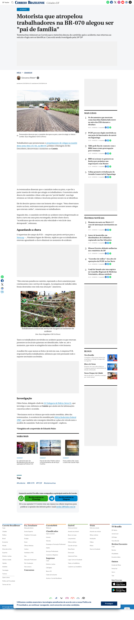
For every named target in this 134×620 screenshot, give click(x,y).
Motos (91, 545)
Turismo (4, 574)
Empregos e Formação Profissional (55, 544)
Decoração (71, 552)
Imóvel (71, 525)
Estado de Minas (116, 565)
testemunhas (50, 483)
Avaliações (93, 538)
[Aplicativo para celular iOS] (119, 584)
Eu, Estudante (30, 525)
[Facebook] (111, 3)
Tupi (113, 575)
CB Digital (49, 567)
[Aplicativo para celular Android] (119, 590)
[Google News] (126, 3)
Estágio (26, 538)
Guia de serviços (72, 545)
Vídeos (92, 542)
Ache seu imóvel (72, 528)
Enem (25, 542)
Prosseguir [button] (109, 603)
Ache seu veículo (94, 528)
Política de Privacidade (8, 581)
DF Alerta (114, 530)
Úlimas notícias (72, 542)
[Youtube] (122, 3)
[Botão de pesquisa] (11, 2)
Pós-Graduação (28, 563)
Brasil (3, 538)
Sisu (25, 556)
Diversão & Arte (6, 549)
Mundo (4, 545)
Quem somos (6, 577)
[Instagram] (119, 3)
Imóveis (48, 537)
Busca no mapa (72, 535)
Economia (5, 542)
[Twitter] (115, 3)
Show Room (71, 549)
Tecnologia (5, 570)
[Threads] (130, 3)
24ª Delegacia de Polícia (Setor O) (57, 403)
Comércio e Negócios (52, 555)
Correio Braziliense (11, 525)
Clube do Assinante (51, 574)
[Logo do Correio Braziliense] (30, 2)
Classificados (52, 531)
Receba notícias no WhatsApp (36, 498)
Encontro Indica (116, 557)
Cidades (4, 531)
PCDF (39, 483)
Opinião (4, 563)
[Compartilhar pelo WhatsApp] (110, 128)
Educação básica (28, 528)
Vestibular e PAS (28, 552)
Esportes (4, 552)
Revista (114, 550)
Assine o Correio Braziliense (54, 578)
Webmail (48, 528)
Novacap (20, 237)
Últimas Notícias (28, 545)
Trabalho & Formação (30, 535)
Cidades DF (28, 72)
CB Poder (114, 537)
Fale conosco (27, 566)
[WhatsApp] (107, 3)
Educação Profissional (30, 559)
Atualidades (115, 553)
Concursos (29, 570)
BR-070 (31, 483)
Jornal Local (115, 534)
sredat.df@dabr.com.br (65, 507)
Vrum (92, 525)
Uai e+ (113, 572)
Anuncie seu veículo (95, 531)
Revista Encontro (119, 544)
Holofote (4, 566)
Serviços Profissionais (52, 551)
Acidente (21, 483)
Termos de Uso (6, 584)
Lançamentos (72, 538)
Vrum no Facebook (95, 549)
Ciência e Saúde (6, 559)
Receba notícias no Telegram (66, 498)
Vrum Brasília (115, 541)
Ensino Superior (28, 531)
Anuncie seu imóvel (73, 531)
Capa (3, 528)
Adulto (48, 548)
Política (4, 535)
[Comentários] (2, 293)
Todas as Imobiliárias (74, 563)
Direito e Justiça (6, 556)
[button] (80, 605)
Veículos (48, 541)
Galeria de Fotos (72, 556)
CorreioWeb (51, 525)
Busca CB (48, 571)
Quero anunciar (50, 534)
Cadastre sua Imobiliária (75, 566)
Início (19, 72)
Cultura (26, 549)
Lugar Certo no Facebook (75, 559)
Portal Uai (114, 568)
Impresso (50, 558)
